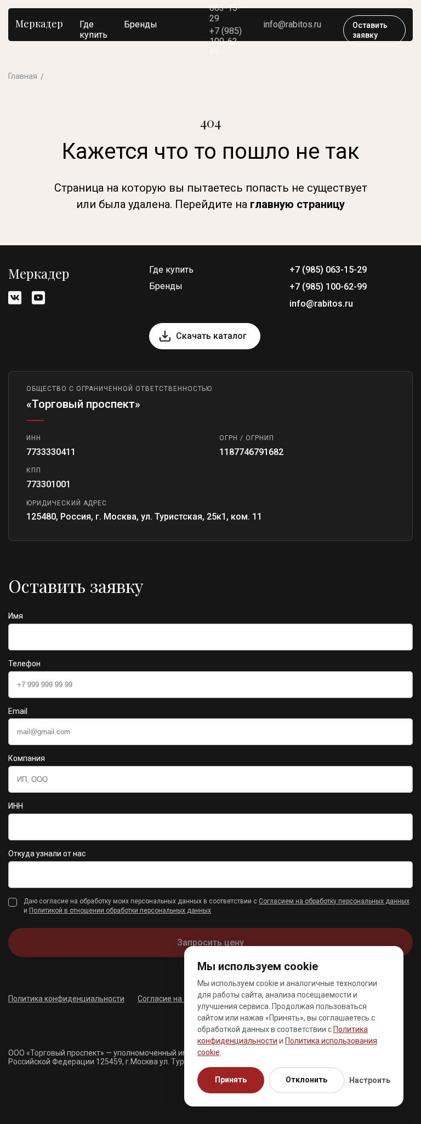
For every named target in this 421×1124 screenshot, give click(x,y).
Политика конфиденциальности (66, 998)
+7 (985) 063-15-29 (328, 269)
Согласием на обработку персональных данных (334, 901)
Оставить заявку (370, 30)
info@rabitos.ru (292, 24)
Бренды (140, 24)
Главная (22, 76)
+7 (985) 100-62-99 (225, 41)
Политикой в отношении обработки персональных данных (120, 910)
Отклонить (306, 1079)
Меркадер (39, 23)
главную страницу (297, 204)
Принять (231, 1079)
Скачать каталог (211, 336)
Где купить (93, 29)
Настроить (369, 1080)
